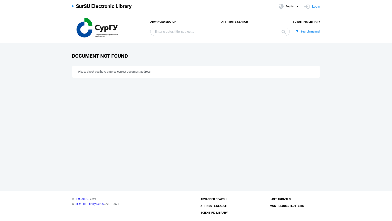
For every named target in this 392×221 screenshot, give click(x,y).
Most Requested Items (287, 205)
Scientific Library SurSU (89, 203)
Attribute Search (234, 21)
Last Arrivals (280, 199)
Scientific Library (306, 21)
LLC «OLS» (82, 199)
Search (282, 32)
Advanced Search (163, 21)
